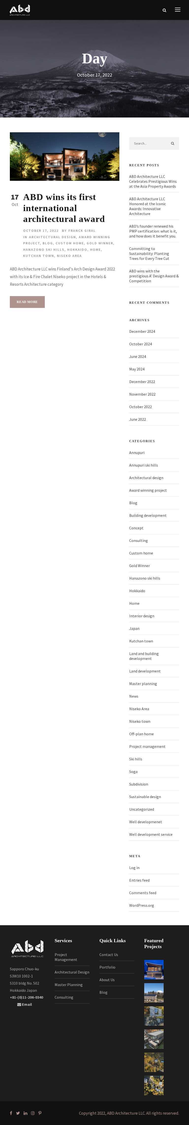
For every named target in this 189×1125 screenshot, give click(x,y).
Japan (134, 628)
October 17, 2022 (41, 230)
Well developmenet (145, 821)
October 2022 (140, 406)
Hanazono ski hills (43, 249)
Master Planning (69, 984)
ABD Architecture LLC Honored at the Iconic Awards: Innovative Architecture (147, 206)
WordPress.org (141, 905)
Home (95, 249)
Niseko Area (69, 255)
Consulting (138, 540)
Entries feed (139, 880)
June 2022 (137, 419)
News (133, 696)
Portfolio (107, 967)
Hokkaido (77, 249)
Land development (145, 671)
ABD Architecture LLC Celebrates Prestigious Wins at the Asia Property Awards (153, 181)
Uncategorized (141, 809)
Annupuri (136, 452)
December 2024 (142, 331)
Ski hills (135, 758)
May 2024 (136, 369)
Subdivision (138, 784)
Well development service (151, 834)
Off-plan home (141, 733)
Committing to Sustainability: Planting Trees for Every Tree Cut (149, 253)
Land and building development (144, 656)
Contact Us (108, 954)
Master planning (143, 683)
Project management (147, 746)
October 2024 (140, 343)
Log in (134, 867)
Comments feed (142, 892)
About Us (107, 979)
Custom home (70, 243)
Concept (136, 527)
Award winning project (148, 490)
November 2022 (142, 394)
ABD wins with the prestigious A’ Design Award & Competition (154, 276)
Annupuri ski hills (143, 465)
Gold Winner (100, 243)
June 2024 (137, 356)
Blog (48, 243)
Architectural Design (72, 972)
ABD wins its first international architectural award (64, 208)
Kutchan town (38, 255)
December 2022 (142, 381)
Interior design (141, 615)
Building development (148, 515)
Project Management (66, 957)
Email (26, 1004)
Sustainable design (145, 796)
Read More (27, 302)
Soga (133, 771)
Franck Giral (82, 230)
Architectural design (52, 237)
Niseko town (139, 721)
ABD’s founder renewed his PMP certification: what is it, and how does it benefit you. (153, 231)
